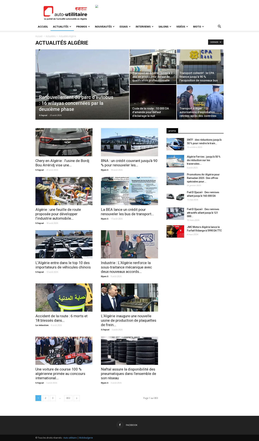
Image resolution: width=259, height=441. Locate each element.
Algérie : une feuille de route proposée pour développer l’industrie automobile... (58, 213)
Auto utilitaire (70, 437)
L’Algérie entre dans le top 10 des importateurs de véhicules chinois (63, 265)
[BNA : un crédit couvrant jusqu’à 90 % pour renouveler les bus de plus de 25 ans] (129, 142)
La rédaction (42, 325)
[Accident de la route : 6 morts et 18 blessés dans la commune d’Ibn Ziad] (63, 297)
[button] (219, 27)
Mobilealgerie (86, 437)
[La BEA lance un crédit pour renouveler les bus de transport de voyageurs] (129, 191)
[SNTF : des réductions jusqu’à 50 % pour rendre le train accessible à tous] (175, 144)
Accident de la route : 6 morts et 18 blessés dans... (61, 318)
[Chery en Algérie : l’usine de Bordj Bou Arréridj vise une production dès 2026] (63, 142)
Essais (124, 26)
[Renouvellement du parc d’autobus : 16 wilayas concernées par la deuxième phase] (82, 85)
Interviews (143, 26)
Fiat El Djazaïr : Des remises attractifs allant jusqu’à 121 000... (203, 213)
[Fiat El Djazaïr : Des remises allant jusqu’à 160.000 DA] (175, 197)
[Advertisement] (195, 268)
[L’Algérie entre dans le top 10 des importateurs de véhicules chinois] (63, 244)
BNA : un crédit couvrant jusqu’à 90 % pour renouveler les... (129, 163)
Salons (163, 26)
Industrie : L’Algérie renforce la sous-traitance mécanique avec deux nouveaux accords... (126, 267)
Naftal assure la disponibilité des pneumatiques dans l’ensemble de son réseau (128, 373)
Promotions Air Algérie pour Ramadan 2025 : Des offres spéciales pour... (203, 178)
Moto (197, 26)
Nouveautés (103, 26)
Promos (81, 26)
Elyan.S (104, 170)
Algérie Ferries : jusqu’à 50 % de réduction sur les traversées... (203, 160)
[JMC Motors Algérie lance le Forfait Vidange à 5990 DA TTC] (175, 231)
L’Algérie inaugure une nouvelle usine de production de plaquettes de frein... (128, 320)
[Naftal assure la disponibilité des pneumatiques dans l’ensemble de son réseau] (129, 351)
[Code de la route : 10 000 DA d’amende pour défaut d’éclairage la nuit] (153, 102)
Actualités (60, 26)
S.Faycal (43, 115)
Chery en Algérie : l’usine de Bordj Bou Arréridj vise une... (62, 163)
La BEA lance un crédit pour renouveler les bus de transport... (127, 211)
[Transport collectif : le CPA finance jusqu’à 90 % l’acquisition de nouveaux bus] (200, 66)
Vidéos (180, 26)
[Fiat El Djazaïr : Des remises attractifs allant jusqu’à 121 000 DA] (175, 213)
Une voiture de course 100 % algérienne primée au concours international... (60, 373)
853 (68, 398)
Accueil (43, 26)
